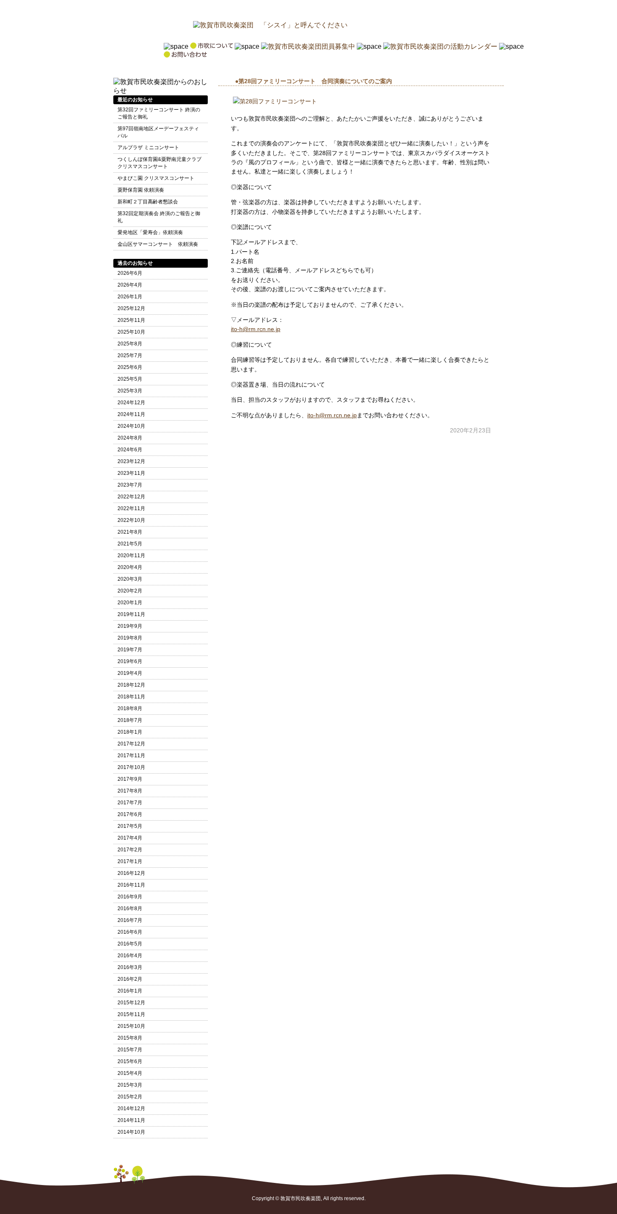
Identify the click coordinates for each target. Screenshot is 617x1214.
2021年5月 (130, 544)
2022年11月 (131, 508)
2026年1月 (130, 297)
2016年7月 (130, 920)
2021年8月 (130, 532)
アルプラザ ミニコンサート (148, 147)
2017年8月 (130, 791)
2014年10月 (131, 1132)
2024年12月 (131, 403)
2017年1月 (130, 861)
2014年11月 (131, 1120)
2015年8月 (130, 1038)
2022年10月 (131, 520)
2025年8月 (130, 344)
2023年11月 (131, 473)
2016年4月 (130, 956)
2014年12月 (131, 1108)
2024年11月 (131, 414)
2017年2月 (130, 850)
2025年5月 (130, 379)
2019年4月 (130, 673)
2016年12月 (131, 873)
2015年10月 (131, 1026)
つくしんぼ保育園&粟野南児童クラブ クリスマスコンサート (159, 162)
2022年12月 (131, 497)
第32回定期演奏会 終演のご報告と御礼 (159, 217)
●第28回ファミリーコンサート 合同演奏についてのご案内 (313, 81)
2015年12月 (131, 1003)
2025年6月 (130, 367)
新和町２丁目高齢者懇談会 (148, 202)
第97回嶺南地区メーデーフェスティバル (158, 132)
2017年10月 (131, 767)
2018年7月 (130, 720)
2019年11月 (131, 614)
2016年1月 (130, 991)
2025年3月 (130, 391)
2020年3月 (130, 579)
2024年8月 (130, 438)
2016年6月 (130, 932)
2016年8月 (130, 908)
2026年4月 (130, 285)
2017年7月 (130, 803)
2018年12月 (131, 685)
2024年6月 (130, 450)
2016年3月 (130, 967)
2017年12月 (131, 744)
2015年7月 (130, 1050)
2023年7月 (130, 485)
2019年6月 (130, 661)
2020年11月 (131, 555)
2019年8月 (130, 638)
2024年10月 (131, 426)
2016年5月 (130, 944)
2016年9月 (130, 897)
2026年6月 (130, 273)
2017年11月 (131, 755)
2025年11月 (131, 320)
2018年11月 (131, 697)
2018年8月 (130, 708)
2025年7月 (130, 355)
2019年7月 (130, 650)
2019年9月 (130, 626)
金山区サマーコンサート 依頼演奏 (158, 244)
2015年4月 (130, 1073)
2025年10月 (131, 332)
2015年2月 (130, 1097)
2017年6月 (130, 814)
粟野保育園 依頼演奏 (141, 190)
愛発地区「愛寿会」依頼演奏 (150, 232)
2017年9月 (130, 779)
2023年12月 (131, 461)
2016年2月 (130, 979)
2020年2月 (130, 591)
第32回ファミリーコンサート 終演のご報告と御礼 (159, 113)
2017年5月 (130, 826)
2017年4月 (130, 838)
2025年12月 (131, 308)
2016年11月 (131, 885)
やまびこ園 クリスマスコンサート (156, 178)
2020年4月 (130, 567)
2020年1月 (130, 603)
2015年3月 (130, 1085)
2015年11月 (131, 1014)
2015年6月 (130, 1061)
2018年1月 (130, 732)
